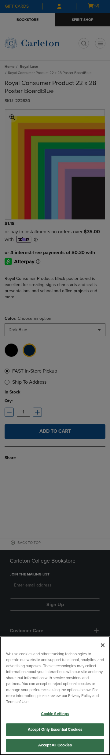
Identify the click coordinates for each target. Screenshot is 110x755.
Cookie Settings (55, 713)
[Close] (102, 645)
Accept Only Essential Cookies (55, 729)
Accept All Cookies (55, 745)
